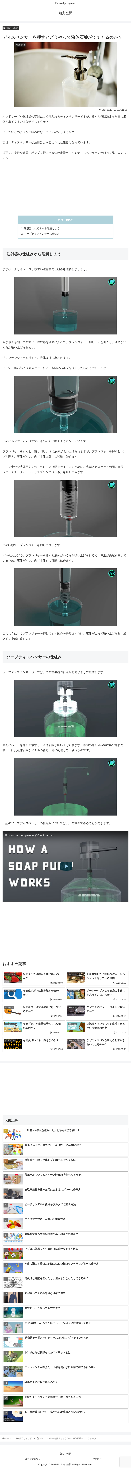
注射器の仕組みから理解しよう (42, 228)
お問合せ (96, 1459)
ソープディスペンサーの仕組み (42, 233)
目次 (61, 219)
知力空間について (34, 1459)
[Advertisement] (65, 188)
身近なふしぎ (12, 28)
